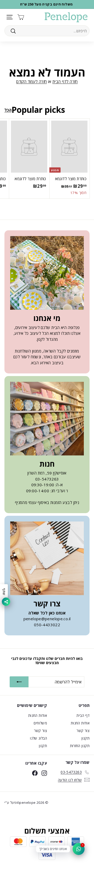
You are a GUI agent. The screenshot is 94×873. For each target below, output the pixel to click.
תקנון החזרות (80, 745)
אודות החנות (80, 722)
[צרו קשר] (47, 558)
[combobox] (47, 30)
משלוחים (40, 722)
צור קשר (83, 730)
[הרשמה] (19, 681)
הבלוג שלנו (38, 738)
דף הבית (83, 715)
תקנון (85, 738)
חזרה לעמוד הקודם (31, 81)
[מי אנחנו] (47, 273)
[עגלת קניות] (21, 17)
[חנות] (47, 418)
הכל (7, 110)
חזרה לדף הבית (65, 81)
